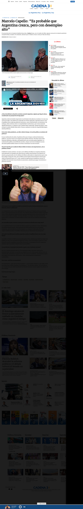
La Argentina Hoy (35, 12)
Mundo (52, 8)
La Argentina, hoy (48, 12)
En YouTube (43, 1)
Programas (25, 1)
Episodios (8, 84)
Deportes (12, 1)
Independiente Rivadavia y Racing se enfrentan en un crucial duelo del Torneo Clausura (58, 73)
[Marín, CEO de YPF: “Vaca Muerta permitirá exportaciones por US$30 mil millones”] (7, 168)
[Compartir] (17, 109)
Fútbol (54, 57)
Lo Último (31, 8)
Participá (72, 1)
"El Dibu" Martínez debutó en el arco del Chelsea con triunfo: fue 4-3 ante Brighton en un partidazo (58, 60)
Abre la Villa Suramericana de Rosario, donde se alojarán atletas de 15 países (58, 47)
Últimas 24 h (38, 1)
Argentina (36, 8)
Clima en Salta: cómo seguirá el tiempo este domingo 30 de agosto (58, 67)
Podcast (54, 118)
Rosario (47, 8)
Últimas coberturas (31, 1)
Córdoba (41, 8)
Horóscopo (52, 1)
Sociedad (54, 45)
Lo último (57, 41)
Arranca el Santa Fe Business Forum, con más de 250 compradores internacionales (57, 53)
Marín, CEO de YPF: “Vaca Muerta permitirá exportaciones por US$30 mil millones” (26, 167)
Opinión (20, 1)
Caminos (16, 1)
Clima (48, 1)
